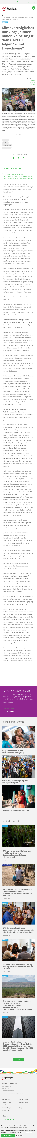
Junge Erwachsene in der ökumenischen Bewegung (19, 176)
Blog (20, 1108)
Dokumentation (23, 1102)
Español (32, 85)
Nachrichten (8, 15)
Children (5, 142)
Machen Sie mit (23, 1099)
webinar (5, 140)
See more (18, 1059)
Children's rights (7, 145)
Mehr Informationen (27, 1132)
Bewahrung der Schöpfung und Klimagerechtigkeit (18, 178)
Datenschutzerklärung (8, 702)
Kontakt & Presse (24, 1105)
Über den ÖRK (6, 1099)
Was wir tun (5, 1110)
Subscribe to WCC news (13, 168)
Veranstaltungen (7, 1108)
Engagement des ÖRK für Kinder (13, 174)
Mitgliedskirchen (7, 1102)
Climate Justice (6, 147)
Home (2, 15)
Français (32, 82)
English (33, 80)
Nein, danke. (19, 1135)
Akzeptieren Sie (8, 1135)
